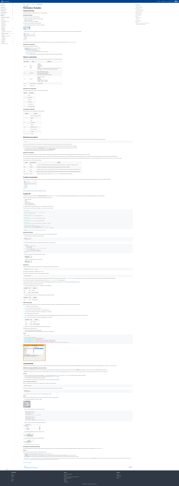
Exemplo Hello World (138, 17)
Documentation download (68, 474)
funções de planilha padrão (30, 52)
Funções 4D (136, 16)
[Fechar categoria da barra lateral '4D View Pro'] (12, 29)
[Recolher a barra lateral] (7, 469)
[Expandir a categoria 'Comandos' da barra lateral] (12, 38)
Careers (118, 478)
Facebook (12, 476)
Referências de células (138, 12)
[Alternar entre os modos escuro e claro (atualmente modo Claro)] (168, 1)
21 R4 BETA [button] (158, 1)
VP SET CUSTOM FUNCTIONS (69, 278)
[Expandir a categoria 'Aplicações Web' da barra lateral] (12, 10)
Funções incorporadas (138, 15)
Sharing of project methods (71, 455)
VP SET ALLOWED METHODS (98, 448)
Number (25, 66)
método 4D (39, 393)
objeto (38, 285)
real (25, 308)
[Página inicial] (24, 4)
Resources (65, 480)
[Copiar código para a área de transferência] (131, 141)
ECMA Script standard (55, 376)
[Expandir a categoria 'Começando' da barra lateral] (12, 4)
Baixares (65, 479)
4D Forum (12, 475)
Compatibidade (137, 21)
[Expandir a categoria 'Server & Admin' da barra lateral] (12, 14)
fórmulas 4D (54, 195)
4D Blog (12, 474)
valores (27, 50)
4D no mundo (119, 476)
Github (12, 480)
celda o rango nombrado (56, 173)
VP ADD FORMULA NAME (72, 42)
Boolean (25, 85)
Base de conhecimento (67, 478)
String (25, 83)
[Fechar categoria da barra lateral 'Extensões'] (12, 15)
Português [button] (164, 1)
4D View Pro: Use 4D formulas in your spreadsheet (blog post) (36, 230)
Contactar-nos (119, 475)
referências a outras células (30, 51)
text (25, 306)
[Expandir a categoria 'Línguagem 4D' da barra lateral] (12, 7)
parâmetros (39, 206)
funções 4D (28, 54)
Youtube (12, 479)
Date (24, 73)
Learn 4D (65, 475)
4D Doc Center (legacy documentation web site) (71, 476)
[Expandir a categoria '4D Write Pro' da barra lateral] (12, 41)
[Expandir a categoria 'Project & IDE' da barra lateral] (12, 5)
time (25, 311)
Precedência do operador (139, 11)
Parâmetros (137, 19)
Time (24, 79)
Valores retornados (138, 20)
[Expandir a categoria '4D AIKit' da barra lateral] (12, 19)
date (25, 309)
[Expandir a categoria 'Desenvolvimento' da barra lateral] (12, 9)
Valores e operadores (35, 48)
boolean (26, 313)
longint (27, 308)
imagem (26, 315)
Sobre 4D (118, 474)
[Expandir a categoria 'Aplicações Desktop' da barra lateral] (12, 12)
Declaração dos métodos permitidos (140, 24)
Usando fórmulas (137, 4)
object (26, 317)
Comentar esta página (27, 462)
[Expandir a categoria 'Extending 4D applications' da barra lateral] (12, 17)
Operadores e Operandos (139, 7)
